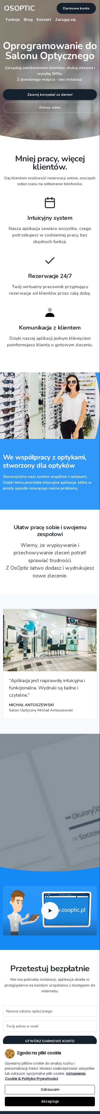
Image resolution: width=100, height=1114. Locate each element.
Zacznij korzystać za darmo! (49, 94)
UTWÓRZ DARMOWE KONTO (50, 1041)
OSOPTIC (19, 8)
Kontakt (44, 19)
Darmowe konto (76, 8)
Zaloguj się (65, 19)
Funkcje (13, 19)
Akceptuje (50, 1101)
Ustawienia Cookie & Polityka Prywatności (45, 1076)
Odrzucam (50, 1089)
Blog (28, 19)
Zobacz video (50, 107)
